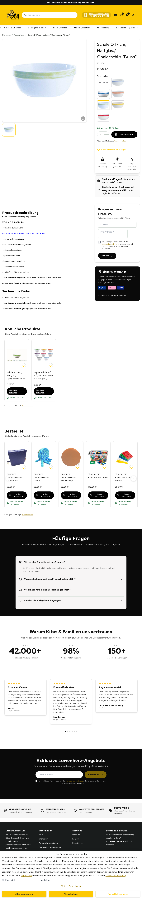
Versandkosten (120, 141)
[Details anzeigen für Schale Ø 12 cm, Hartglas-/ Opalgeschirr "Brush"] (17, 355)
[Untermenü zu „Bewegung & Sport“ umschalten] (48, 28)
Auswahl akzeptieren (118, 893)
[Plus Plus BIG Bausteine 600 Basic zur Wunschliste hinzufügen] (104, 467)
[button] (44, 80)
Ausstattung (103, 28)
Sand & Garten (60, 28)
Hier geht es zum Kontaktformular (118, 181)
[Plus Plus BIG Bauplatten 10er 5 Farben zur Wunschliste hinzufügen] (131, 467)
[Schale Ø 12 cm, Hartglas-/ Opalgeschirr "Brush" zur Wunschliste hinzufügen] (23, 365)
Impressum (26, 875)
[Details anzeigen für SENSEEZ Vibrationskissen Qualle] (44, 457)
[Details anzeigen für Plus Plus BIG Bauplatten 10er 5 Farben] (125, 457)
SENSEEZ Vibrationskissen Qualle (41, 477)
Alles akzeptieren (24, 893)
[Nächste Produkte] (133, 478)
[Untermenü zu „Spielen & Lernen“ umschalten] (23, 28)
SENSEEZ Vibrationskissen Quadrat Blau (14, 477)
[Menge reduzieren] (106, 135)
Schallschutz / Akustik (127, 28)
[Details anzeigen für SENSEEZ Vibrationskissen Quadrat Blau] (17, 457)
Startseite (6, 35)
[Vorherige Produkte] (8, 478)
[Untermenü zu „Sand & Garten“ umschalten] (69, 28)
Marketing (45, 880)
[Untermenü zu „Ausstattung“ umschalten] (111, 28)
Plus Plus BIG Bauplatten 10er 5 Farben (123, 477)
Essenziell (10, 880)
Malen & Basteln (82, 28)
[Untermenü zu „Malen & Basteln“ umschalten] (92, 28)
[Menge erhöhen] (106, 133)
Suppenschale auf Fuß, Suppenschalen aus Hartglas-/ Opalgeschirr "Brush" (43, 375)
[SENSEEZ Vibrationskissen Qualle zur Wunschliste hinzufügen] (50, 467)
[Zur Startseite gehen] (12, 15)
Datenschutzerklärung (110, 244)
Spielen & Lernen (12, 28)
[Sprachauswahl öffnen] (115, 15)
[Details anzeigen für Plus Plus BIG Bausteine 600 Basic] (98, 457)
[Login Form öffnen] (133, 15)
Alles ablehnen (71, 893)
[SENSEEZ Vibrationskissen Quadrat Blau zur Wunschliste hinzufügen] (23, 467)
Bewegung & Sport (37, 28)
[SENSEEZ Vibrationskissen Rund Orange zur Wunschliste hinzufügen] (77, 467)
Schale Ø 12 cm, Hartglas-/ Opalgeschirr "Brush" (16, 375)
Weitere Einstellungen (71, 886)
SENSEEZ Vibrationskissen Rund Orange (68, 477)
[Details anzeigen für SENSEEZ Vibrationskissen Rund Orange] (71, 457)
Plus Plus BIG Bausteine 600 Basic (98, 476)
